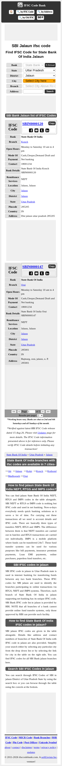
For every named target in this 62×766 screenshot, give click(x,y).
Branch (14, 86)
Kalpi (29, 471)
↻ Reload (50, 65)
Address (14, 91)
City (14, 81)
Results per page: (28, 415)
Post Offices (30, 742)
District (14, 75)
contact (16, 747)
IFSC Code (11, 737)
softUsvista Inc (49, 757)
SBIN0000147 (32, 267)
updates (31, 752)
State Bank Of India (16, 454)
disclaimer (26, 747)
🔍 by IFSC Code (25, 12)
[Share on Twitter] (42, 130)
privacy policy (48, 747)
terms (37, 747)
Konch (24, 142)
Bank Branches (42, 737)
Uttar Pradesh (28, 201)
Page (24, 411)
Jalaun (24, 190)
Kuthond (52, 471)
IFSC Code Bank (35, 5)
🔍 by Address (45, 12)
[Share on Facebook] (31, 130)
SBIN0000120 (32, 124)
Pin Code (18, 742)
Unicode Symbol (48, 742)
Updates (42, 432)
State (14, 70)
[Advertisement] (31, 32)
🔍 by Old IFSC (26, 18)
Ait (9, 471)
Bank (14, 65)
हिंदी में (40, 18)
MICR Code (25, 737)
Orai (23, 285)
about (7, 747)
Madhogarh (14, 476)
